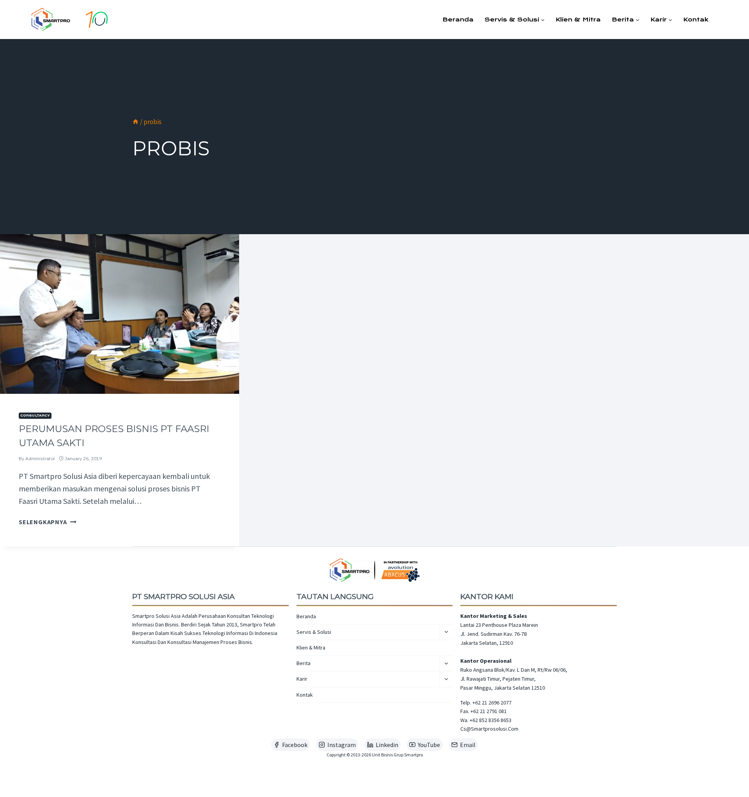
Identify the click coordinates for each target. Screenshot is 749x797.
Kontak (695, 19)
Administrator (40, 458)
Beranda (458, 19)
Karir (301, 678)
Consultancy (35, 415)
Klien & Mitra (578, 19)
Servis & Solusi (313, 631)
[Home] (135, 121)
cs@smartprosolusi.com (489, 728)
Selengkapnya (47, 522)
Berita (303, 663)
